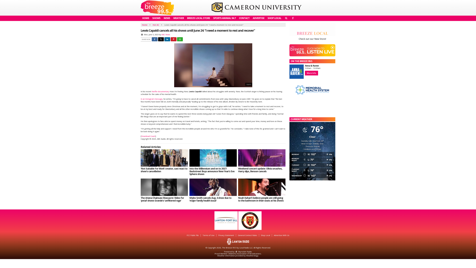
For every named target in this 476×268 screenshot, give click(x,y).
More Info (311, 73)
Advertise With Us (281, 235)
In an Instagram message (152, 99)
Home (145, 18)
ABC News (166, 34)
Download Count (148, 136)
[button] (286, 18)
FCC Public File (193, 235)
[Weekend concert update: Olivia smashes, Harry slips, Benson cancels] (261, 158)
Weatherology (252, 255)
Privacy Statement (226, 235)
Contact (244, 18)
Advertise (258, 18)
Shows (156, 18)
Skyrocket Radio (245, 251)
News (167, 18)
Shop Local (274, 18)
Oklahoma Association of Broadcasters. (244, 253)
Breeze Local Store (198, 18)
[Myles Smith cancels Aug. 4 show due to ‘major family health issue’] (213, 187)
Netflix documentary (160, 91)
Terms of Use (208, 235)
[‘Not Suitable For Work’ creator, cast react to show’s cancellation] (164, 158)
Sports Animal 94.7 (224, 18)
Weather (178, 18)
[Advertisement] (256, 7)
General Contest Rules (247, 235)
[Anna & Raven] (296, 72)
